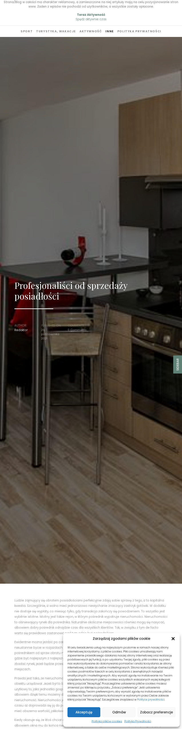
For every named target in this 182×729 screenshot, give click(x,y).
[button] (173, 638)
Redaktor (21, 330)
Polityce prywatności (150, 699)
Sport (27, 31)
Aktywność (90, 31)
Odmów (119, 712)
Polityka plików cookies (107, 721)
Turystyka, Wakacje (56, 31)
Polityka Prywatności (137, 721)
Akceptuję (83, 712)
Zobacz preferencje (156, 712)
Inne (109, 31)
